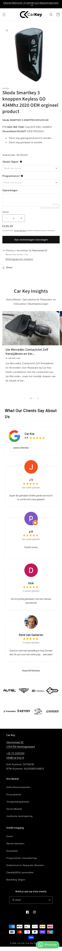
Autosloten (12, 851)
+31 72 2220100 (15, 753)
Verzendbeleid (14, 809)
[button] (3, 14)
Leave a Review (21, 447)
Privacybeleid (13, 794)
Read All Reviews (31, 670)
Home (9, 836)
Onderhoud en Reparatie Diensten (25, 865)
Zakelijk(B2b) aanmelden (20, 872)
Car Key (29, 433)
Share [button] (9, 267)
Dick (31, 583)
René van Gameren (31, 635)
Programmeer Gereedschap (21, 858)
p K (31, 531)
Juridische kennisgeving (19, 816)
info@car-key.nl (15, 757)
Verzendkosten (20, 230)
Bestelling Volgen (15, 879)
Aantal (5, 212)
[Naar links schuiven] (24, 398)
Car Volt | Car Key (25, 943)
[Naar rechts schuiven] (37, 398)
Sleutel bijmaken (15, 843)
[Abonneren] (49, 900)
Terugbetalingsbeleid (17, 801)
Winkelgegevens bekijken (19, 259)
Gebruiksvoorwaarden (18, 787)
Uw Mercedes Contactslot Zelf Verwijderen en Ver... (27, 351)
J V (31, 480)
